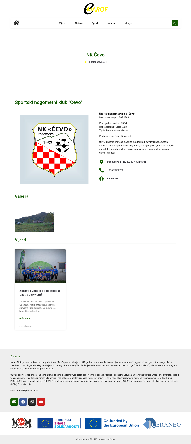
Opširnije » (24, 318)
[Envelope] (14, 402)
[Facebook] (23, 402)
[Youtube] (41, 402)
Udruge (128, 23)
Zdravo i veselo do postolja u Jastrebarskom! (39, 292)
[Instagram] (32, 402)
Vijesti (62, 23)
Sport (95, 23)
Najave (79, 23)
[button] (175, 23)
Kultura (111, 23)
